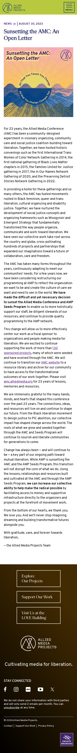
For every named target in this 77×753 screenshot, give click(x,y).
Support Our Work (25, 726)
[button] (69, 7)
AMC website (50, 362)
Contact (8, 726)
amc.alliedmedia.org (18, 381)
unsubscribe (12, 707)
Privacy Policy (46, 726)
